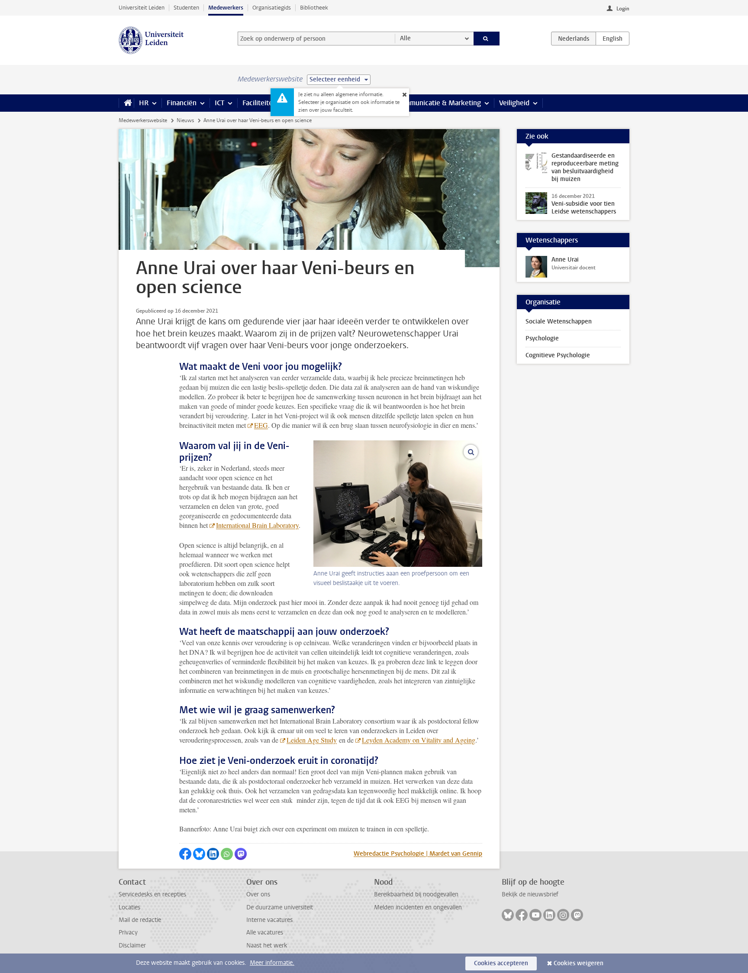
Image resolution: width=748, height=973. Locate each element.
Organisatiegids (271, 7)
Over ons (258, 894)
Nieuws (185, 120)
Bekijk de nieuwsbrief (530, 894)
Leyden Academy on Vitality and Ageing (418, 739)
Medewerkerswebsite (143, 120)
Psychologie (542, 338)
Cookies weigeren (578, 963)
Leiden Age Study (312, 739)
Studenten (186, 7)
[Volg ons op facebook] (522, 915)
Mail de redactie (140, 920)
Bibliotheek (314, 7)
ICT (219, 102)
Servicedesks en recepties (152, 894)
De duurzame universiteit (279, 907)
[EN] (612, 38)
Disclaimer (132, 945)
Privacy (128, 932)
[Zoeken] (487, 38)
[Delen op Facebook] (185, 854)
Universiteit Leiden (141, 7)
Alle (405, 38)
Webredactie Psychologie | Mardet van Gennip (418, 854)
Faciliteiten (259, 102)
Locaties (129, 907)
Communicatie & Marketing (439, 102)
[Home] (126, 103)
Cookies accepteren (501, 963)
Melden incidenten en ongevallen (418, 907)
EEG (261, 425)
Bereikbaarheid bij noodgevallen (416, 894)
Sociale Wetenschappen (559, 321)
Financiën (182, 102)
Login (622, 8)
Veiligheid (514, 102)
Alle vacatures (264, 932)
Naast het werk (266, 945)
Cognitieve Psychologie (558, 355)
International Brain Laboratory (257, 525)
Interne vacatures (269, 920)
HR (143, 102)
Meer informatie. (272, 963)
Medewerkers (225, 7)
